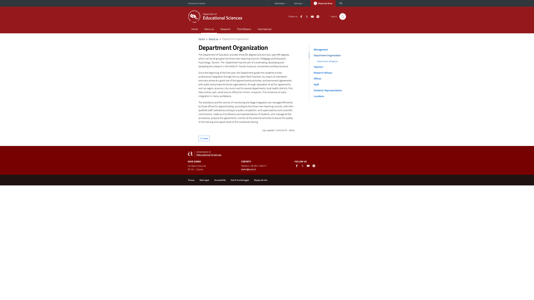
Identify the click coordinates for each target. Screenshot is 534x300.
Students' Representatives (328, 90)
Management (321, 49)
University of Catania (196, 3)
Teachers (318, 67)
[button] (204, 138)
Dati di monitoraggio (240, 180)
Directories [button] (279, 3)
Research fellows (323, 73)
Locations (319, 96)
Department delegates (327, 61)
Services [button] (298, 3)
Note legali (204, 180)
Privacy (191, 180)
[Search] (342, 16)
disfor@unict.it (248, 169)
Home (194, 29)
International (264, 29)
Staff (316, 84)
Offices (317, 78)
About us (209, 29)
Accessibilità (220, 180)
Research (225, 29)
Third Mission (244, 29)
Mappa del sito (260, 180)
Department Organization (327, 55)
